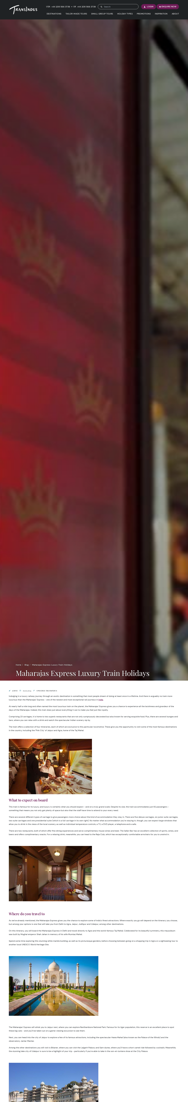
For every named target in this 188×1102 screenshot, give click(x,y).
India (100, 699)
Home (18, 664)
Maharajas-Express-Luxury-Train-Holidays (52, 664)
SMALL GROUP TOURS (102, 13)
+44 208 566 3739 (60, 7)
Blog (27, 664)
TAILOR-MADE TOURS (76, 13)
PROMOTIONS (144, 13)
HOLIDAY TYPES (125, 13)
